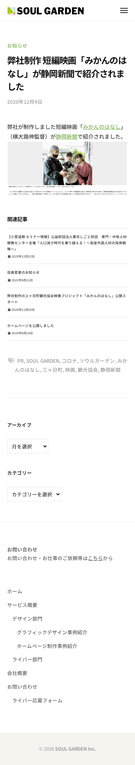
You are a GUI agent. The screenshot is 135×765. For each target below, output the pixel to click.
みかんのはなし (102, 126)
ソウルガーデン (97, 360)
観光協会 (88, 369)
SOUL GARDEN (42, 360)
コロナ (69, 360)
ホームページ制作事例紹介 (47, 645)
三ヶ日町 (52, 369)
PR (20, 360)
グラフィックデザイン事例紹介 (52, 632)
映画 (70, 369)
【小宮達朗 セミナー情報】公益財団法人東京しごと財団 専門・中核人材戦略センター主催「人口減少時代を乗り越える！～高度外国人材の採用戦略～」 (67, 242)
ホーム (14, 591)
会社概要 (17, 672)
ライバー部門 (27, 659)
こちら (95, 558)
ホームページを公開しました (30, 325)
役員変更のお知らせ (23, 272)
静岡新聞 (66, 136)
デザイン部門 (27, 618)
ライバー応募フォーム (37, 700)
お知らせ (17, 45)
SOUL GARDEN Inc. (75, 748)
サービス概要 (22, 604)
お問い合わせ (22, 686)
